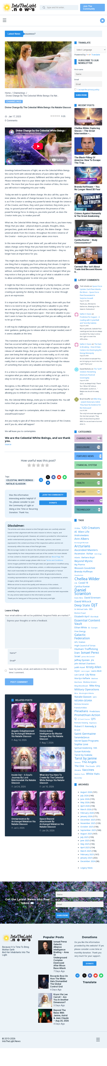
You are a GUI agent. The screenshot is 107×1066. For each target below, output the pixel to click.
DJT (94, 605)
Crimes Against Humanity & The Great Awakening (87, 214)
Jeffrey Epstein (82, 660)
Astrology (97, 554)
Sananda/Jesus (81, 737)
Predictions (94, 711)
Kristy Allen (93, 667)
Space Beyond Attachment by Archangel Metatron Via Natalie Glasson (52, 823)
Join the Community (53, 494)
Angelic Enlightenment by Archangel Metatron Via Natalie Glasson (23, 734)
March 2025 (85, 850)
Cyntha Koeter (82, 586)
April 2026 (85, 805)
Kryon (77, 671)
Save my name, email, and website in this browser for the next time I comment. (38, 670)
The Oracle (90, 766)
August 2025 (86, 833)
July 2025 (84, 837)
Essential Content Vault (87, 622)
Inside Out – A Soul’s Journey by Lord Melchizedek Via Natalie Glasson (23, 779)
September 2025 (88, 830)
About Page (56, 557)
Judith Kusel (79, 667)
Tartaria (77, 762)
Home (8, 93)
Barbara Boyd (87, 557)
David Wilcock (82, 601)
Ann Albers (81, 539)
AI (75, 531)
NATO (95, 697)
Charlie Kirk (78, 575)
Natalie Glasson (15, 483)
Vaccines (88, 770)
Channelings (19, 93)
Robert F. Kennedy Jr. (85, 726)
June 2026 (84, 799)
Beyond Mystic (83, 561)
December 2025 (87, 819)
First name (78, 69)
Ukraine (77, 770)
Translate (95, 54)
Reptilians (93, 723)
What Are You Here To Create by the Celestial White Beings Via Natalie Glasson (52, 779)
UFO (98, 766)
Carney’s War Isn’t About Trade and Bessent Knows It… (88, 269)
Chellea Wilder (87, 579)
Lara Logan (85, 671)
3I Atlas (77, 528)
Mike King (94, 685)
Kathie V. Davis (85, 314)
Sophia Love (81, 744)
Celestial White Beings (19, 480)
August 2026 (86, 792)
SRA (95, 747)
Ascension (79, 553)
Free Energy (80, 631)
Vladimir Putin (79, 774)
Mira (76, 693)
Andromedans (81, 535)
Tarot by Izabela (83, 754)
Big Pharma (79, 564)
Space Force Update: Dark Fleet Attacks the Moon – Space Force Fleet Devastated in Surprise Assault (91, 292)
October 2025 (86, 826)
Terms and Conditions (54, 560)
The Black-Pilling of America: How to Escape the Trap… (87, 160)
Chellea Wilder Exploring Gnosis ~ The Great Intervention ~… (87, 131)
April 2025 (85, 847)
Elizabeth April (81, 616)
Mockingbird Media (86, 693)
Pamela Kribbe (80, 707)
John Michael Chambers (84, 663)
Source (8, 444)
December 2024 (87, 861)
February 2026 (87, 812)
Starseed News (87, 179)
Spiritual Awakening (83, 748)
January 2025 (86, 857)
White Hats (93, 773)
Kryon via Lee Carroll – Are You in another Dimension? (61, 998)
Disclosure (84, 206)
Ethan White (80, 627)
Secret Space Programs (86, 740)
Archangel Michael (81, 543)
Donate (53, 502)
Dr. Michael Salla (81, 609)
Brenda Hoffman (83, 571)
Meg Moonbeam (81, 686)
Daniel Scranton (82, 591)
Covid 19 (83, 582)
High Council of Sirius (84, 645)
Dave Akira (78, 598)
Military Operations (86, 689)
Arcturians (82, 546)
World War (78, 778)
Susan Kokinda (82, 751)
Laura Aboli (96, 671)
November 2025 (87, 823)
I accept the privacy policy (88, 89)
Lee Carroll (79, 674)
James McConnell (88, 656)
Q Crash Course (84, 719)
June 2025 (84, 840)
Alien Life (83, 531)
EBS (91, 609)
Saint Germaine (85, 733)
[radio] (29, 465)
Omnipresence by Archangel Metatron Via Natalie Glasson (23, 821)
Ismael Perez (90, 652)
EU (89, 627)
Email (76, 79)
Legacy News (86, 867)
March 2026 (85, 809)
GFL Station (79, 642)
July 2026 (84, 795)
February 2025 (87, 854)
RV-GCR (77, 730)
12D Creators (90, 528)
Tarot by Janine (85, 758)
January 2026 (86, 816)
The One (79, 766)
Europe (94, 627)
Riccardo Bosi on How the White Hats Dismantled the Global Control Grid (59, 981)
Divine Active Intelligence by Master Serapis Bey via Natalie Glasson (51, 735)
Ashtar (89, 553)
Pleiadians (81, 711)
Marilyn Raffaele (82, 678)
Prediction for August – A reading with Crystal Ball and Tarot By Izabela (90, 320)
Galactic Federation (82, 636)
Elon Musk (94, 616)
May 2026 (84, 802)
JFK (92, 660)
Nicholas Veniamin (81, 704)
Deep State (82, 605)
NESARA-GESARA (83, 700)
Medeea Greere (90, 682)
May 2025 (84, 843)
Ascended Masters (86, 550)
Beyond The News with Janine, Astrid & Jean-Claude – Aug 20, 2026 (61, 1015)
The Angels (89, 762)
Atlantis (77, 557)
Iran (77, 653)
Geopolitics (85, 150)
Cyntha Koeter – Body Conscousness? (85, 241)
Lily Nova (90, 674)
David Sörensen (92, 597)
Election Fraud (80, 613)
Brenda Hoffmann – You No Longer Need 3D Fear (87, 188)
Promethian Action (87, 715)
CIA (75, 583)
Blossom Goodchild (84, 568)
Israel (77, 656)
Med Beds (78, 682)
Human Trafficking (86, 649)
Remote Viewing (81, 723)
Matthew (94, 678)
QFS (93, 718)
